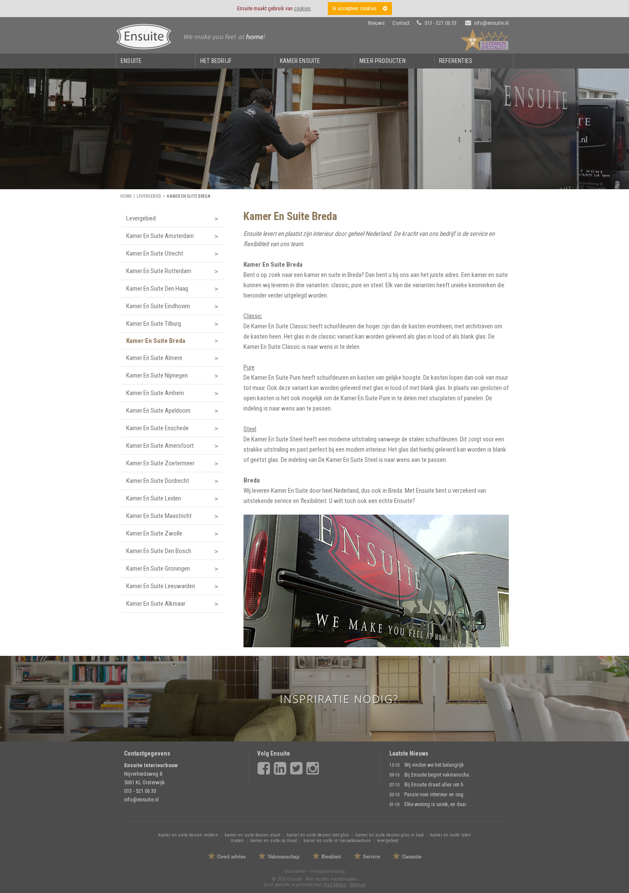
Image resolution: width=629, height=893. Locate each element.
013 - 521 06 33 (440, 23)
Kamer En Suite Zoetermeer (160, 463)
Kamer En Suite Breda (189, 196)
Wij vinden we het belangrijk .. (436, 765)
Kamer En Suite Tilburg (153, 323)
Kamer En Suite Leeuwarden (160, 586)
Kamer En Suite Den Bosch (158, 551)
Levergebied (148, 196)
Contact (401, 23)
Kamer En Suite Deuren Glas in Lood (390, 835)
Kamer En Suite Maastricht (159, 516)
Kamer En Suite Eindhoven (158, 306)
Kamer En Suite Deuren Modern (188, 835)
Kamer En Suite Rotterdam (158, 271)
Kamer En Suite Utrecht (154, 253)
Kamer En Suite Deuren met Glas (318, 835)
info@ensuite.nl (491, 23)
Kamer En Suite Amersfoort (160, 445)
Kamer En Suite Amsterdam (160, 236)
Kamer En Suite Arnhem (155, 393)
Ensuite (131, 60)
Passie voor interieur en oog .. (435, 795)
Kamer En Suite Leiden (153, 498)
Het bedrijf (215, 60)
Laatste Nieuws (408, 753)
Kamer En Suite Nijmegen (157, 375)
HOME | (128, 196)
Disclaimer (295, 871)
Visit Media (334, 884)
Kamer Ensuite (300, 60)
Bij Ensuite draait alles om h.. (435, 785)
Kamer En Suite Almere (154, 358)
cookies (302, 9)
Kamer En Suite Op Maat (273, 840)
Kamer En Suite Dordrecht (157, 481)
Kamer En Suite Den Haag (157, 288)
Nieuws (376, 23)
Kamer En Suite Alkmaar (155, 603)
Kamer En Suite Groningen (158, 568)
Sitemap (357, 884)
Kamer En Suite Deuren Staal (252, 835)
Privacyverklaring (328, 871)
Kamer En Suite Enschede (157, 428)
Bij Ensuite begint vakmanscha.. (438, 775)
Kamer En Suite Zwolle (154, 533)
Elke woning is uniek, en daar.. (436, 804)
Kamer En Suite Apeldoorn (158, 410)
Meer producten (382, 60)
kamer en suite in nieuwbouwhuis (337, 840)
